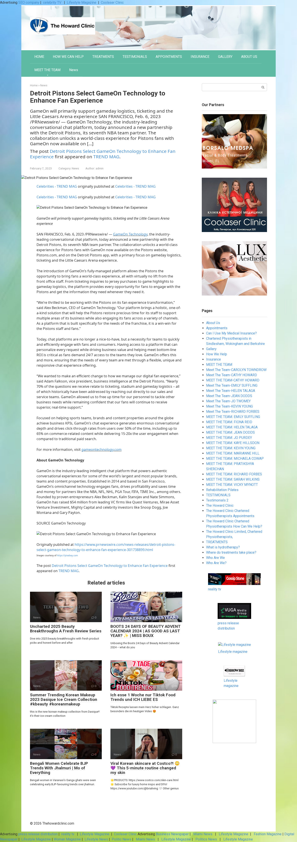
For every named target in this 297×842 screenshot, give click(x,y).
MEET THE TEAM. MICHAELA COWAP (235, 458)
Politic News (121, 839)
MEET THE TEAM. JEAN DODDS (230, 432)
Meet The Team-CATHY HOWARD (231, 375)
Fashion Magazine (267, 834)
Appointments (216, 328)
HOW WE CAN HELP (68, 57)
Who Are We (215, 558)
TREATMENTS (103, 57)
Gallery (211, 349)
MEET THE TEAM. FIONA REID (229, 422)
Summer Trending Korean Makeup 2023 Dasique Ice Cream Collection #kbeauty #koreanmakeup (63, 699)
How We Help (216, 354)
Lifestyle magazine (232, 652)
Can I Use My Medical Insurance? (231, 333)
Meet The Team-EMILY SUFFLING (231, 385)
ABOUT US (249, 57)
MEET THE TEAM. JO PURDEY (229, 438)
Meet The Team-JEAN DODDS (229, 396)
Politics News (206, 839)
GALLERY (225, 57)
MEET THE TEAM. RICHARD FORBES (234, 474)
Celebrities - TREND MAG (57, 186)
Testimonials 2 (217, 500)
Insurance (213, 359)
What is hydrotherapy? (223, 547)
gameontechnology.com (102, 449)
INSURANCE (200, 57)
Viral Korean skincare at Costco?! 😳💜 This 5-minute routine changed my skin (145, 768)
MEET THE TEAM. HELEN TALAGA (232, 427)
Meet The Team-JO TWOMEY (228, 401)
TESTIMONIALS (135, 57)
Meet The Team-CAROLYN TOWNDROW (236, 370)
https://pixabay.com (67, 555)
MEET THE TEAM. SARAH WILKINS (233, 479)
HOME (39, 57)
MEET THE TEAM (47, 70)
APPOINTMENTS (169, 57)
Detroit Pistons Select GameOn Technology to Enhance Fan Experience (110, 565)
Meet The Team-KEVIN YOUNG (229, 406)
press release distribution (38, 834)
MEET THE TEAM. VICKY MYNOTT (232, 485)
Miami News (202, 834)
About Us (213, 323)
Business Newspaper (172, 834)
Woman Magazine (67, 839)
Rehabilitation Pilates (222, 490)
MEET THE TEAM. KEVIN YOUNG (230, 448)
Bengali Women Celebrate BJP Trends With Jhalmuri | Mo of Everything (59, 768)
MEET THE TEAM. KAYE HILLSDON (232, 443)
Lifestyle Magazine (81, 2)
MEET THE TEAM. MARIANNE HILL (232, 453)
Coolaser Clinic (112, 2)
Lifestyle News (96, 839)
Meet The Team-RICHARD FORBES (232, 411)
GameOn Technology (130, 234)
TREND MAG (106, 157)
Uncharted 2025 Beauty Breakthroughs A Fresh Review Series (65, 628)
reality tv (214, 589)
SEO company (28, 2)
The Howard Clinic (220, 505)
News (73, 70)
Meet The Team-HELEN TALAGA (230, 391)
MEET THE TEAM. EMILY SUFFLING (233, 417)
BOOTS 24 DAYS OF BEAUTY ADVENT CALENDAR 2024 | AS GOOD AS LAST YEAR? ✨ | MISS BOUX (145, 631)
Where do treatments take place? (231, 552)
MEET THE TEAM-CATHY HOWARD (232, 380)
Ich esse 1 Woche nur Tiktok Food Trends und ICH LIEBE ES (142, 697)
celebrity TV (52, 2)
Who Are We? (216, 563)
